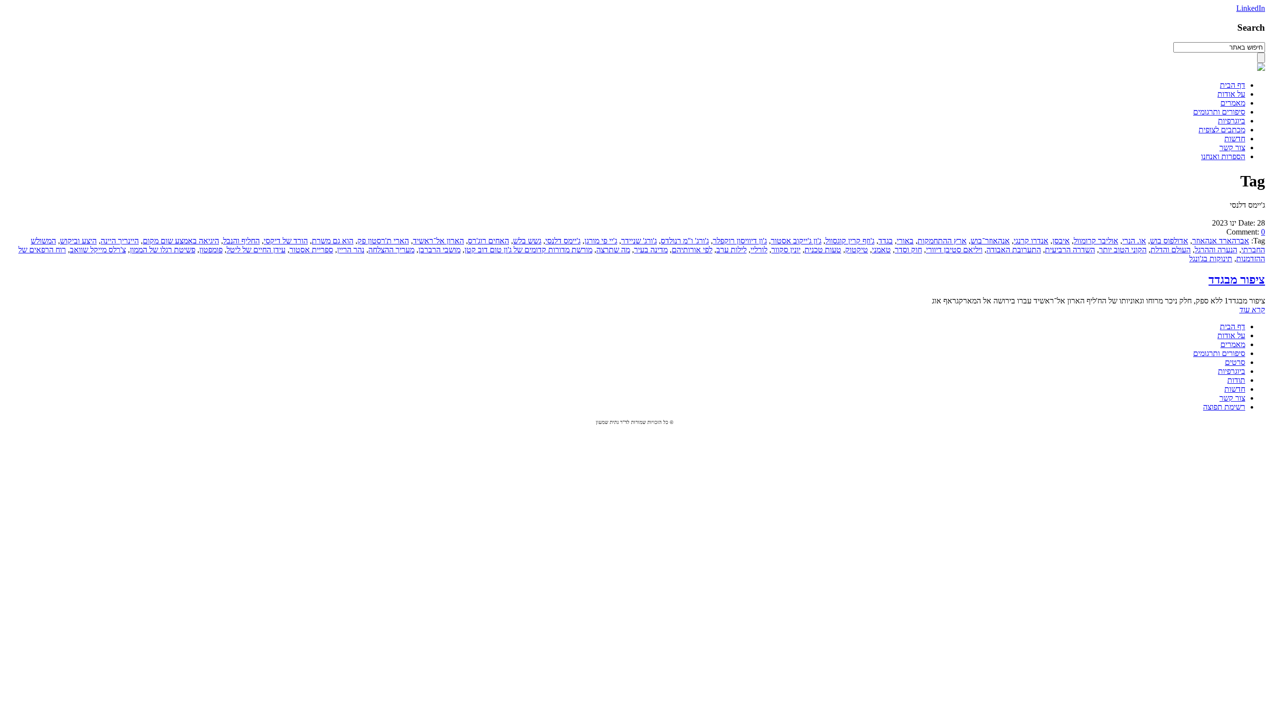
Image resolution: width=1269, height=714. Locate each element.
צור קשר (1232, 147)
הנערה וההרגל (1216, 249)
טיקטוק (856, 249)
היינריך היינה (120, 241)
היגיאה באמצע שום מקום (181, 241)
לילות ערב (731, 249)
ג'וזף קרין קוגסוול (849, 241)
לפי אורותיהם (692, 249)
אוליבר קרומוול (1096, 241)
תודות (1236, 380)
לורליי (758, 249)
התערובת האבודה (1013, 249)
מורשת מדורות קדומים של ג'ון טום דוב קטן (528, 249)
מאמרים (1232, 103)
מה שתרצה (613, 249)
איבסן (1061, 241)
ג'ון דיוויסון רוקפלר (740, 241)
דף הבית (1232, 85)
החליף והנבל (241, 241)
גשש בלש (527, 241)
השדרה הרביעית (1070, 249)
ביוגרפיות (1231, 121)
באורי (905, 241)
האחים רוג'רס (488, 241)
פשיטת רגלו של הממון (162, 249)
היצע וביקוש (78, 241)
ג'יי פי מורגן (600, 241)
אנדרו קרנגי (1031, 241)
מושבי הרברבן (439, 249)
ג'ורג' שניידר (639, 241)
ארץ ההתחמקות (942, 241)
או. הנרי (1134, 241)
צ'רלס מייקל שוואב (98, 249)
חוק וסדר (908, 249)
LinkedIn (1250, 8)
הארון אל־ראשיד (438, 241)
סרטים (1235, 362)
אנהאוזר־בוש (990, 241)
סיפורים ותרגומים (1219, 112)
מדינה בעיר (651, 249)
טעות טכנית (823, 249)
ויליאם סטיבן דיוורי (954, 249)
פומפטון (211, 249)
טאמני (881, 249)
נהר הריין (350, 249)
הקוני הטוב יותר (1123, 249)
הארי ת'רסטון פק (383, 241)
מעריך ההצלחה (391, 249)
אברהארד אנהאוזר (1220, 241)
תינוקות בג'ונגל (1210, 258)
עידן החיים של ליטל (256, 249)
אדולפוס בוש (1169, 241)
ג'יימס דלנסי (562, 241)
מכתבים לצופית (1222, 129)
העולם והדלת (1171, 249)
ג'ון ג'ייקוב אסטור (796, 241)
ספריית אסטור (311, 249)
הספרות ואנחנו (1223, 156)
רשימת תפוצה (1224, 407)
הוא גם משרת (332, 241)
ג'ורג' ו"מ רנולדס (685, 241)
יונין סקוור (786, 249)
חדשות (1234, 138)
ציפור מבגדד (1237, 279)
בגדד (885, 241)
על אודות (1231, 94)
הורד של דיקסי (286, 241)
